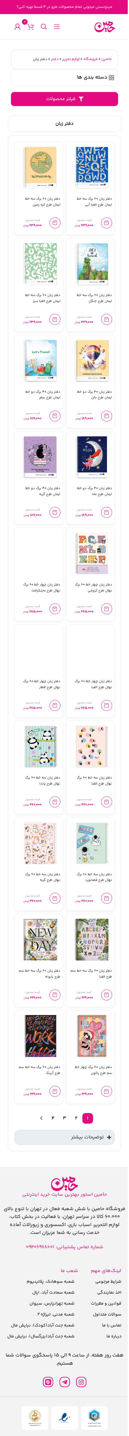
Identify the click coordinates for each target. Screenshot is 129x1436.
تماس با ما (108, 1326)
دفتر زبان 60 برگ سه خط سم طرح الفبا (91, 973)
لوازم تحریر (71, 59)
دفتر (55, 59)
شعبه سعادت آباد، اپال (52, 1293)
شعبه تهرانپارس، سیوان (50, 1304)
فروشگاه (90, 59)
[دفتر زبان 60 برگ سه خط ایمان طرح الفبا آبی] (92, 167)
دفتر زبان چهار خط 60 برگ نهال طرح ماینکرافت (41, 587)
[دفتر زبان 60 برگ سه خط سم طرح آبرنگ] (40, 1036)
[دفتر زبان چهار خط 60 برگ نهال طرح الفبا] (92, 650)
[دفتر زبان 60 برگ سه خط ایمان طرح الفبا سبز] (40, 264)
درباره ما (110, 1337)
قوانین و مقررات (102, 1304)
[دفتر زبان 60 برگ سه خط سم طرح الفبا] (92, 939)
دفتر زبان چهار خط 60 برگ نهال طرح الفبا (93, 684)
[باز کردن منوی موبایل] (57, 26)
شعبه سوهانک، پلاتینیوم (49, 1282)
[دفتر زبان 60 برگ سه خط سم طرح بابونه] (40, 939)
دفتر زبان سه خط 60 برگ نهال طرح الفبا (94, 780)
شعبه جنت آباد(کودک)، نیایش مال (41, 1326)
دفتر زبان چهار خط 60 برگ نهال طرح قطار (41, 684)
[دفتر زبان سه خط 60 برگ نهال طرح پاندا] (40, 746)
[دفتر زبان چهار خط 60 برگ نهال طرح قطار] (40, 650)
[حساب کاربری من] (17, 26)
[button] (106, 222)
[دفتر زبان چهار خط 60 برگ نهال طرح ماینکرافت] (40, 553)
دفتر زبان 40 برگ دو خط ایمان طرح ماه (94, 491)
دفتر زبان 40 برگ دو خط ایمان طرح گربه (42, 491)
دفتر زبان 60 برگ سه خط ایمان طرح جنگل (94, 298)
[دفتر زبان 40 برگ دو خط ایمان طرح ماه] (92, 457)
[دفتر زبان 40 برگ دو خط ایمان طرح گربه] (40, 457)
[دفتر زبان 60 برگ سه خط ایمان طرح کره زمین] (40, 167)
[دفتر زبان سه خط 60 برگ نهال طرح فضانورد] (92, 843)
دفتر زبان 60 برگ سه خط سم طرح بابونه (39, 973)
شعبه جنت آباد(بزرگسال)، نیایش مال (39, 1337)
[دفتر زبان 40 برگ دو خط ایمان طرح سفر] (40, 360)
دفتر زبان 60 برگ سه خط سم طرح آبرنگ (39, 1070)
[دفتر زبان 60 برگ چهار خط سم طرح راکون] (92, 1036)
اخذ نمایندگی (105, 1293)
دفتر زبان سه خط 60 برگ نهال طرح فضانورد (94, 877)
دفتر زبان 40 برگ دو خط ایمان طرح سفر (42, 395)
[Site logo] (105, 27)
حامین (106, 59)
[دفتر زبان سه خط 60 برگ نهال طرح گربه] (40, 843)
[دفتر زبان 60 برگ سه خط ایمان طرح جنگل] (92, 264)
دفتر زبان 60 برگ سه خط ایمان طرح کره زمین (42, 201)
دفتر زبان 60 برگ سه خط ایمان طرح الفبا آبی (94, 201)
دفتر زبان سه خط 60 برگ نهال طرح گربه (42, 877)
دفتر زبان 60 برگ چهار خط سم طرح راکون (93, 1070)
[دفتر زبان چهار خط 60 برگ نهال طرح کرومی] (92, 553)
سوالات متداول (103, 1315)
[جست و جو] (43, 26)
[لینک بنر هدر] (64, 7)
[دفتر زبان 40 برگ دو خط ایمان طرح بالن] (92, 360)
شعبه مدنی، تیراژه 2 (54, 1315)
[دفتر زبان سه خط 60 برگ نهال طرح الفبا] (92, 746)
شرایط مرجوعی (104, 1282)
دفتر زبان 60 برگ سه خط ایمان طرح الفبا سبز (42, 298)
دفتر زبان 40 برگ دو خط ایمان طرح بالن (94, 395)
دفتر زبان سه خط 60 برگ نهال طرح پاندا (42, 780)
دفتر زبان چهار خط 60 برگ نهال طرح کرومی (93, 587)
